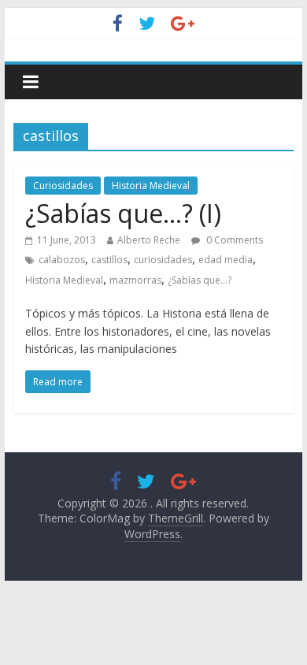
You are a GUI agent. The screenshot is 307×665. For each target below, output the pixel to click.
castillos (109, 259)
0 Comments (233, 240)
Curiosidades (63, 185)
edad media (225, 259)
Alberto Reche (148, 240)
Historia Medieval (151, 185)
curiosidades (163, 259)
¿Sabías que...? (199, 280)
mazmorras (135, 280)
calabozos (62, 259)
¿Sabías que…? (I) (123, 213)
